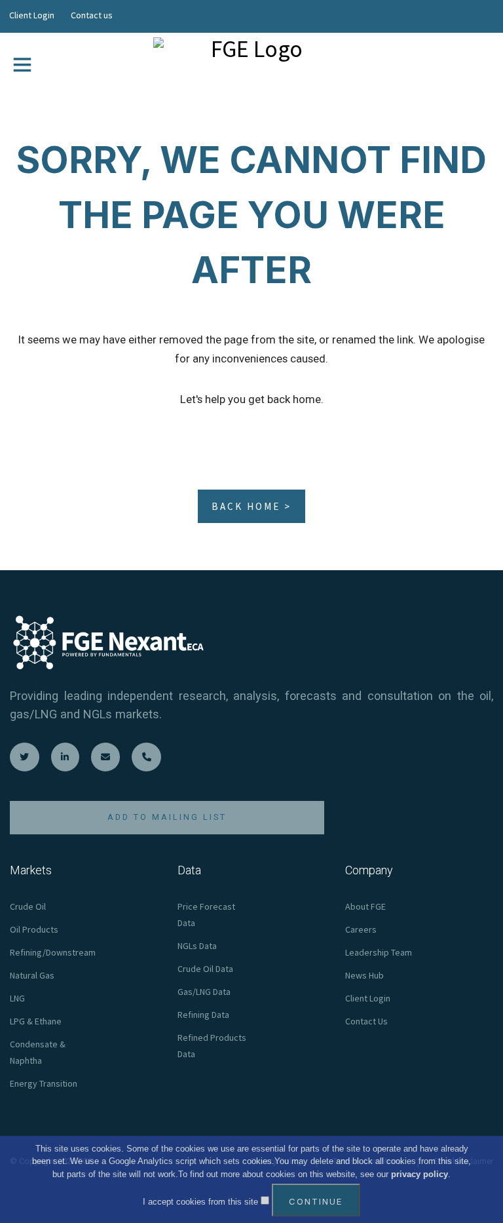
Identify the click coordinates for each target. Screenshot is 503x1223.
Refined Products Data (211, 1046)
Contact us (92, 15)
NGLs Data (197, 946)
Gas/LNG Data (204, 992)
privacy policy (419, 1174)
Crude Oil (28, 906)
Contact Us (366, 1021)
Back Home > (251, 506)
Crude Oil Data (205, 969)
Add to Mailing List (167, 817)
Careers (361, 929)
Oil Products (34, 929)
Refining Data (203, 1014)
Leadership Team (378, 952)
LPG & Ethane (36, 1021)
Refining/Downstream (53, 952)
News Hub (364, 975)
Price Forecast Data (206, 915)
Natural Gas (32, 975)
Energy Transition (43, 1083)
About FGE (365, 906)
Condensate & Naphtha (37, 1052)
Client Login (31, 15)
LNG (17, 998)
